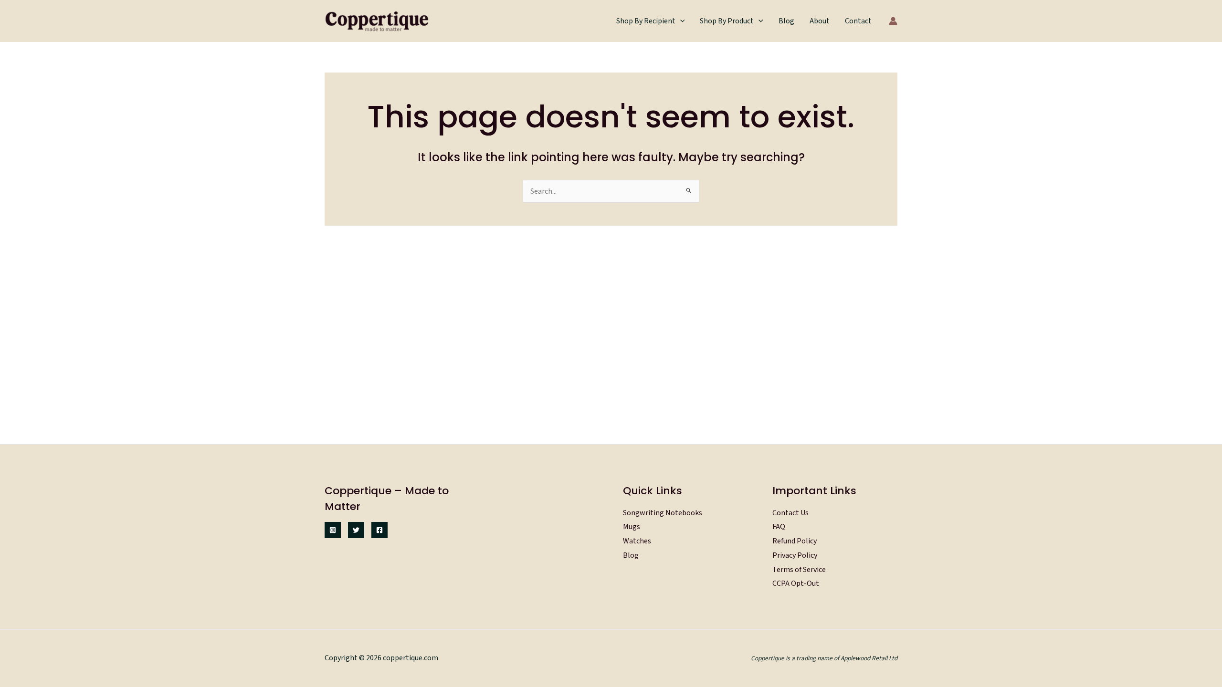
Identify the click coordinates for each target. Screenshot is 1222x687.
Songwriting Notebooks (662, 513)
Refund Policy (794, 541)
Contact (858, 21)
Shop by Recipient (645, 21)
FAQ (778, 526)
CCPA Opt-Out (795, 583)
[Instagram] (333, 530)
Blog (786, 21)
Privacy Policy (794, 555)
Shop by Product (727, 21)
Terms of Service (799, 569)
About (820, 21)
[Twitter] (356, 530)
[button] (680, 21)
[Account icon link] (893, 21)
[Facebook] (379, 530)
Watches (637, 541)
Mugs (631, 526)
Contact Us (790, 513)
